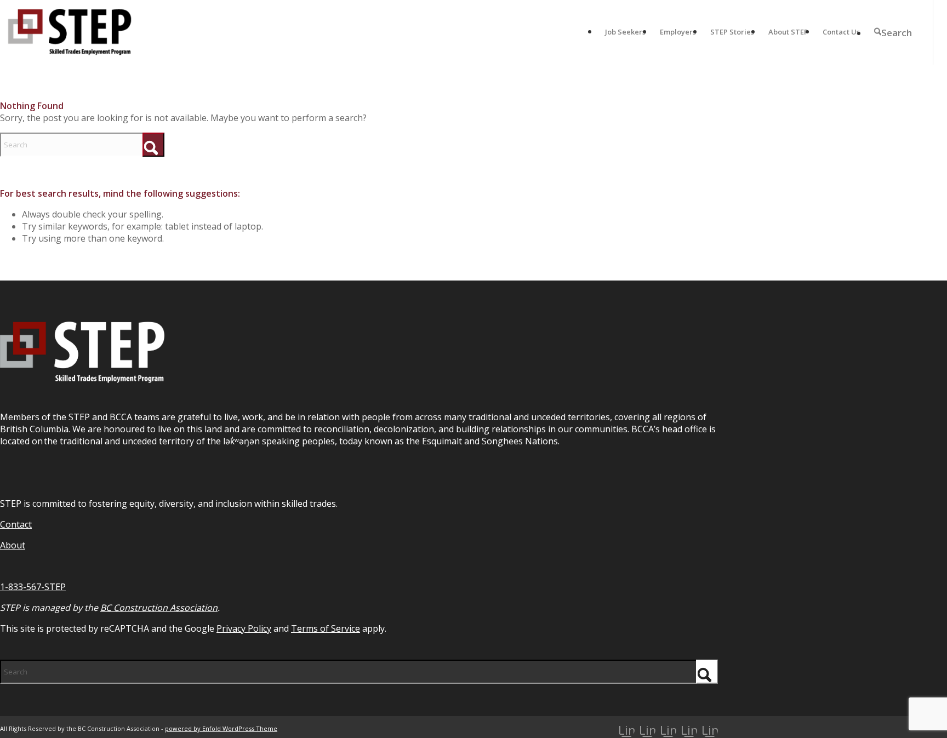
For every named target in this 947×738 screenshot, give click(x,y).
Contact (16, 524)
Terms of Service (325, 628)
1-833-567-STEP (33, 587)
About (12, 545)
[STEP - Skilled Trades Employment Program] (69, 32)
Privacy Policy (243, 628)
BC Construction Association (159, 608)
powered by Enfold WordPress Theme (221, 728)
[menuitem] (625, 32)
